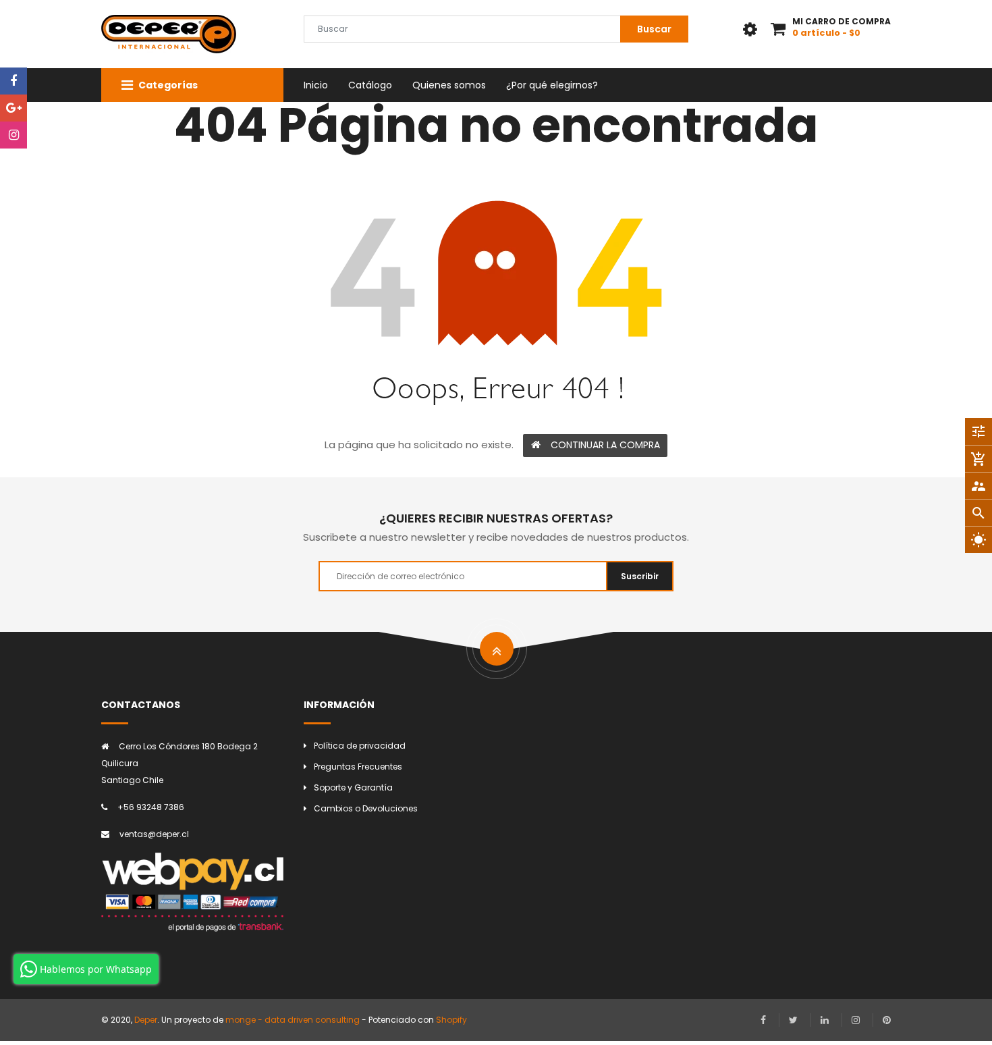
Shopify (451, 1019)
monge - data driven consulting (292, 1019)
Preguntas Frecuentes (358, 766)
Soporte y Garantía (353, 787)
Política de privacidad (360, 745)
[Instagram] (13, 135)
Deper (145, 1019)
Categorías (167, 85)
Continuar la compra (605, 445)
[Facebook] (13, 81)
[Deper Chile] (192, 892)
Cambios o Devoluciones (366, 808)
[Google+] (13, 108)
